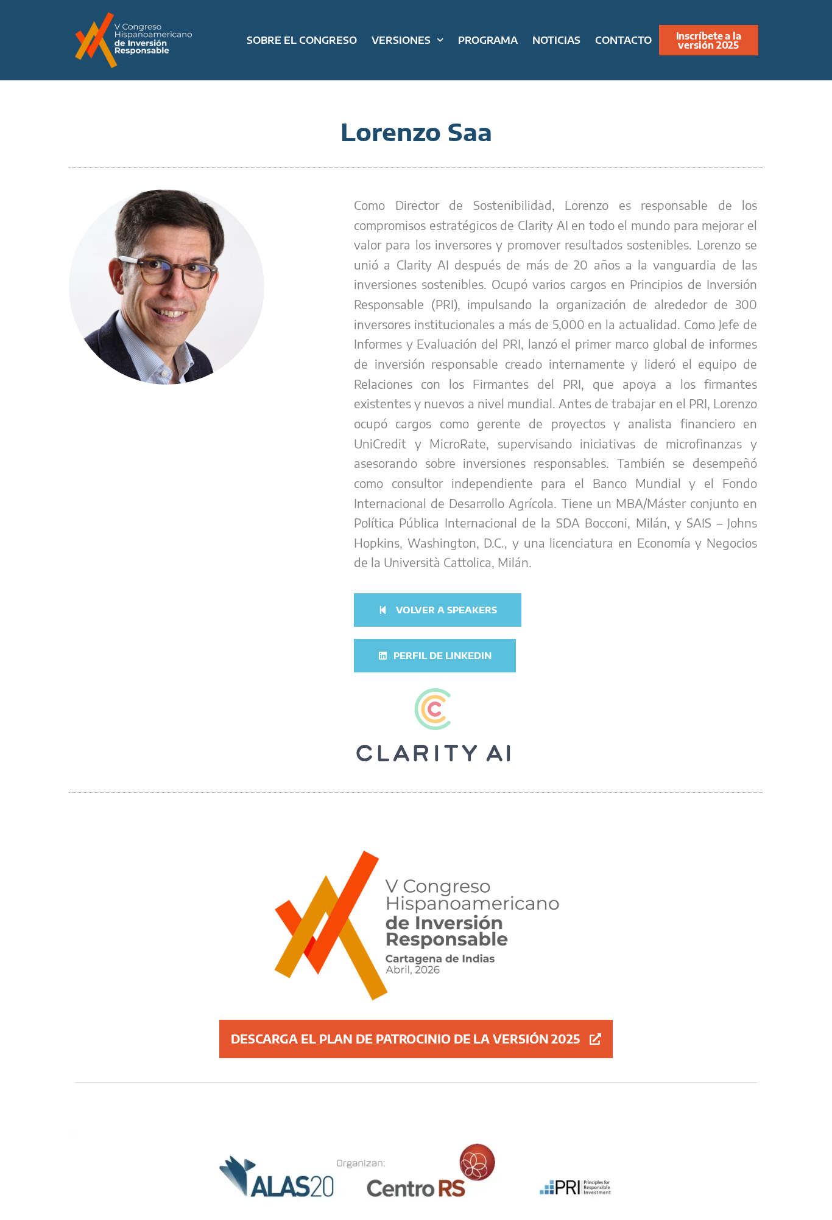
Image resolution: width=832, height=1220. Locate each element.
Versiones (401, 39)
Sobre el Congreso (302, 39)
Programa (488, 39)
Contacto (623, 39)
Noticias (556, 39)
